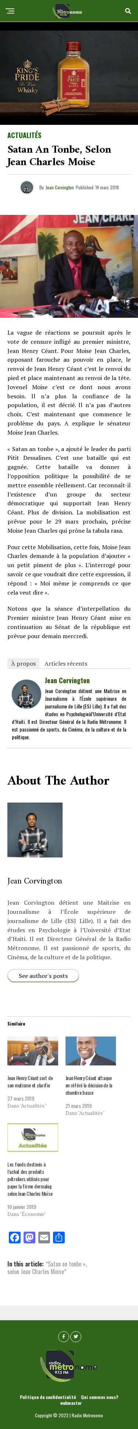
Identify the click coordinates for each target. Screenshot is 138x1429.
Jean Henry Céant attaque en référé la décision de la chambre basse (89, 1085)
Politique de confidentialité (48, 1397)
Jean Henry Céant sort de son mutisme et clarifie (30, 1081)
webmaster (71, 1403)
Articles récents (66, 663)
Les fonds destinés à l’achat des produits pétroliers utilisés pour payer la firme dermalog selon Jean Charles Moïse (29, 1178)
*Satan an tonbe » (66, 1264)
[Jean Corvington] (26, 706)
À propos (23, 663)
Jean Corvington (60, 187)
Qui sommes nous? (99, 1397)
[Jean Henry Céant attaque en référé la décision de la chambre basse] (91, 1051)
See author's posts (43, 976)
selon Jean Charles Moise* (36, 1271)
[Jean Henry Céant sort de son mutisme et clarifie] (32, 1051)
